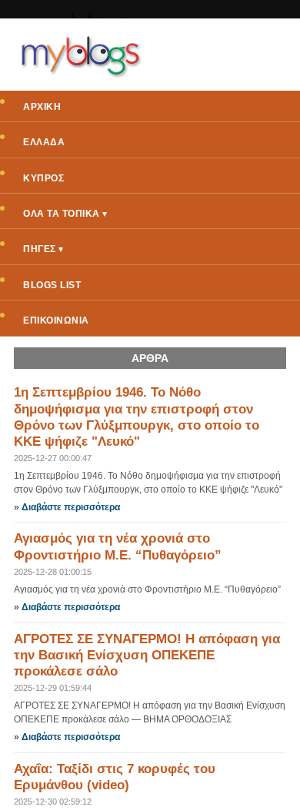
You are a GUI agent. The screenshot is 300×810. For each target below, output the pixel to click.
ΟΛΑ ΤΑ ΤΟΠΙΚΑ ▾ (65, 213)
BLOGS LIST (52, 285)
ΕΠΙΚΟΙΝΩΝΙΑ (56, 320)
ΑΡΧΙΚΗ (42, 106)
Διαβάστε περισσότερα (71, 507)
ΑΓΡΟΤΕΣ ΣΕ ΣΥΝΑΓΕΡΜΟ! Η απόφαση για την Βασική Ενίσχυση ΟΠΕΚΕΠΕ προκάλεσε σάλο (147, 655)
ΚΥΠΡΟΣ (43, 178)
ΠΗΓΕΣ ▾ (43, 249)
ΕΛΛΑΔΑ (44, 142)
